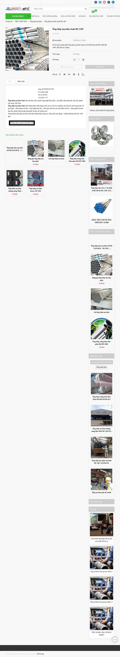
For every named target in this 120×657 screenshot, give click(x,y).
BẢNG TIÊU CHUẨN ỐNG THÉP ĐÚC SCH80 (101, 221)
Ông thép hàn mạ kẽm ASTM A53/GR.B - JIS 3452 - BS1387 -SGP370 (15, 149)
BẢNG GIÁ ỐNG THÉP (68, 16)
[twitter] (101, 2)
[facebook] (96, 2)
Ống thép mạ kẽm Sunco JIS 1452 (35, 190)
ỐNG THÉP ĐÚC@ (33, 16)
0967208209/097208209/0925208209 (27, 2)
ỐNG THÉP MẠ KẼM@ (50, 16)
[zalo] (114, 2)
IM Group (40, 654)
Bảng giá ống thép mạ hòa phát (35, 160)
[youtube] (105, 2)
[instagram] (109, 2)
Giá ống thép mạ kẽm (56, 159)
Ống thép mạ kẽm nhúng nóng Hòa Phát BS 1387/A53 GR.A (101, 430)
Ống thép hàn (102, 367)
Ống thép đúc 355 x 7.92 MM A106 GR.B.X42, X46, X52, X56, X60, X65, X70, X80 (101, 189)
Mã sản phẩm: (57, 40)
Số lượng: (55, 59)
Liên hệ (101, 67)
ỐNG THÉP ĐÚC (21, 21)
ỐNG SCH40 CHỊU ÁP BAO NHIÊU (101, 634)
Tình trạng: (56, 54)
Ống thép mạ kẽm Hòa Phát (101, 362)
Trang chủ (9, 21)
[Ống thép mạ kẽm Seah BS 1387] (18, 9)
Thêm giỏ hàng (68, 67)
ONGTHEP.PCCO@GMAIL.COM (53, 2)
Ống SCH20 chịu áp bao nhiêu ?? (101, 602)
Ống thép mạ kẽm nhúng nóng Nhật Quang (14, 190)
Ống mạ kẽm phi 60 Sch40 (101, 492)
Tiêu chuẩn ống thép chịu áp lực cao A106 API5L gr (101, 540)
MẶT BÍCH (82, 16)
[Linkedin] (69, 74)
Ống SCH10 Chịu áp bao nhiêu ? (101, 571)
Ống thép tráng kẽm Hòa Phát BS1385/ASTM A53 (102, 398)
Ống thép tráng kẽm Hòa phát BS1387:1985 (77, 160)
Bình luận (21, 81)
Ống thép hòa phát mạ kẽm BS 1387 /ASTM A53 (101, 462)
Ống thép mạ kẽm (36, 21)
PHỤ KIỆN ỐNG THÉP (96, 16)
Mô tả (10, 81)
